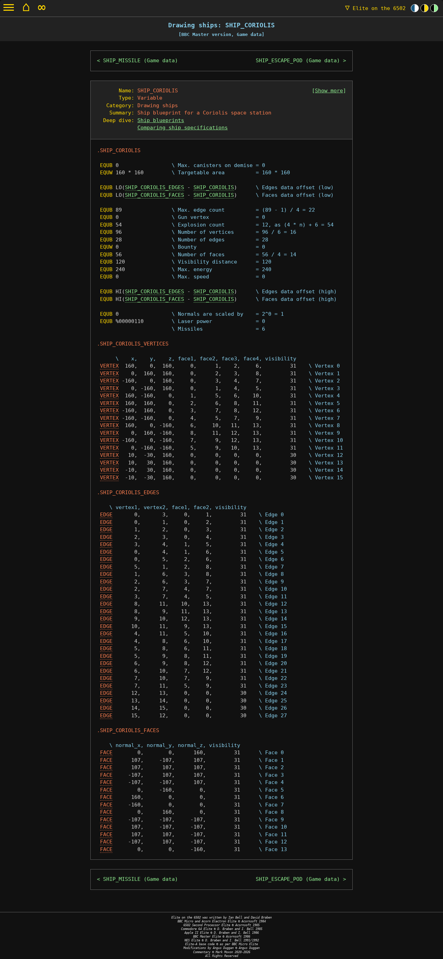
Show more (329, 90)
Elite (375, 8)
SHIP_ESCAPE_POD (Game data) (298, 60)
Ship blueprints (160, 120)
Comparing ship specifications (182, 128)
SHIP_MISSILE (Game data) (140, 60)
